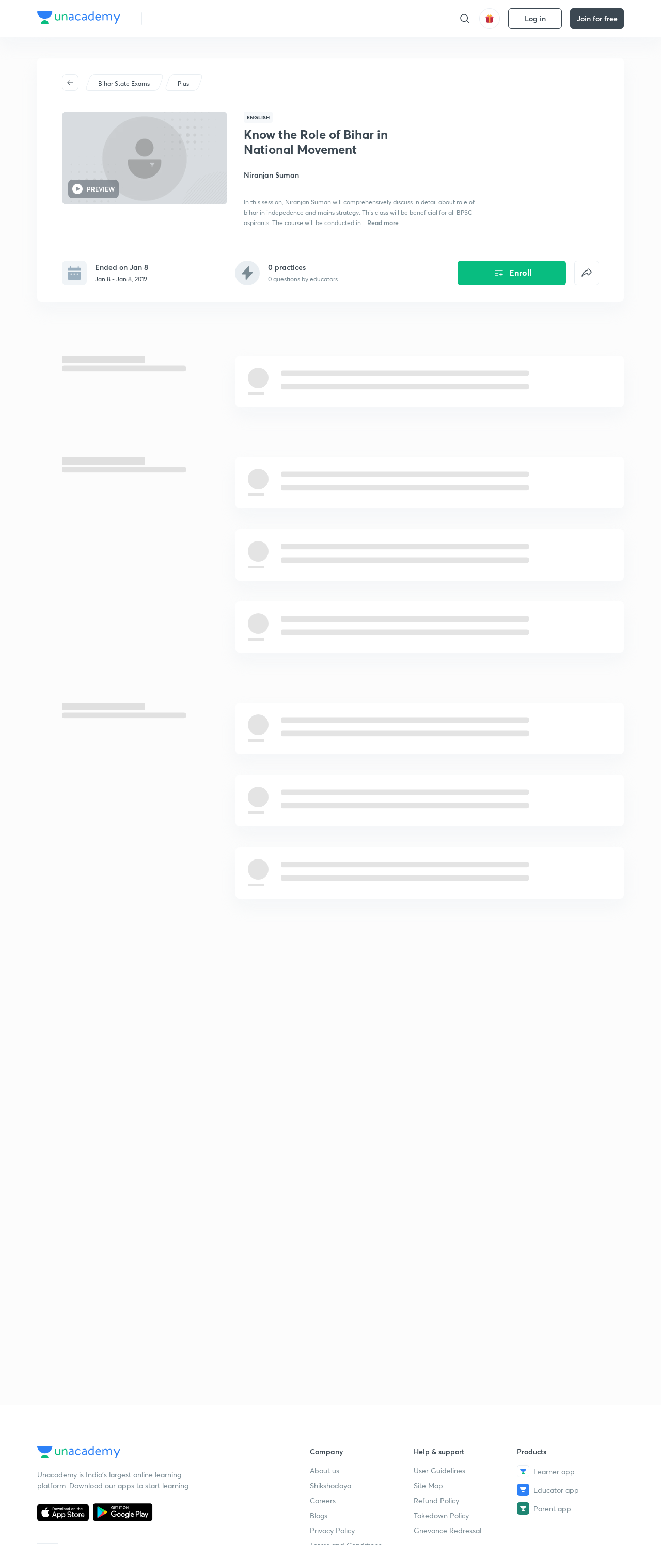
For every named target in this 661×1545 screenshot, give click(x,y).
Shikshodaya (330, 1485)
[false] (586, 273)
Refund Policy (436, 1500)
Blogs (318, 1515)
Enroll (520, 272)
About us (324, 1470)
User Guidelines (439, 1470)
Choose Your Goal (195, 18)
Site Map (428, 1485)
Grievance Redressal (447, 1530)
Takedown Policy (441, 1515)
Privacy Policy (332, 1530)
